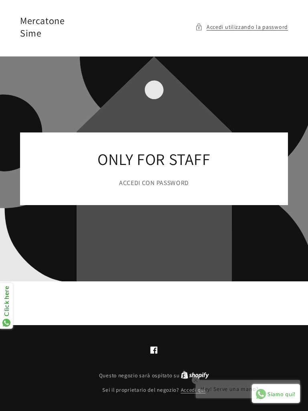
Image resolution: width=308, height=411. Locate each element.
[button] (241, 27)
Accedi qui (193, 390)
